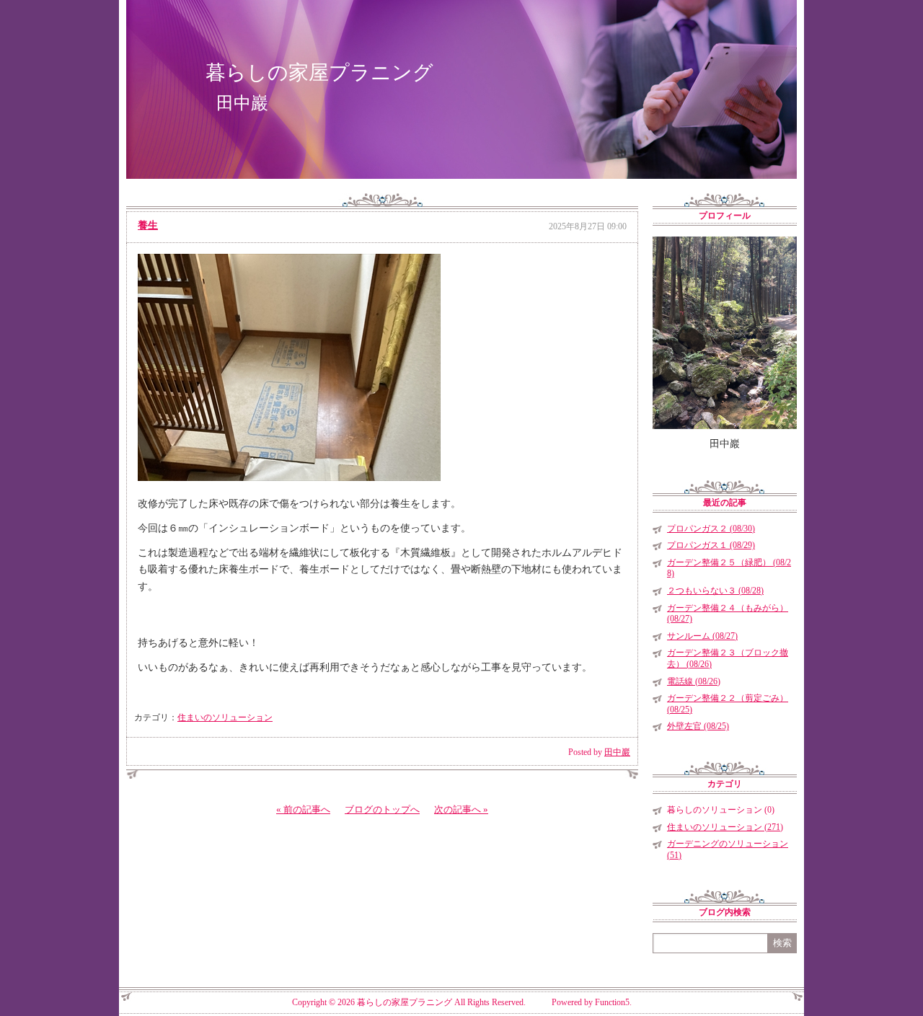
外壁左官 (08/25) (698, 726)
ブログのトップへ (382, 809)
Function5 (612, 1002)
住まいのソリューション (225, 717)
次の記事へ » (461, 809)
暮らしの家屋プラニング (319, 72)
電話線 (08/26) (693, 681)
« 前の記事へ (303, 809)
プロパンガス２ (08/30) (711, 529)
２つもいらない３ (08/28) (715, 591)
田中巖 (617, 752)
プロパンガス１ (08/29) (711, 545)
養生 (148, 225)
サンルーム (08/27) (702, 636)
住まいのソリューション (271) (725, 827)
